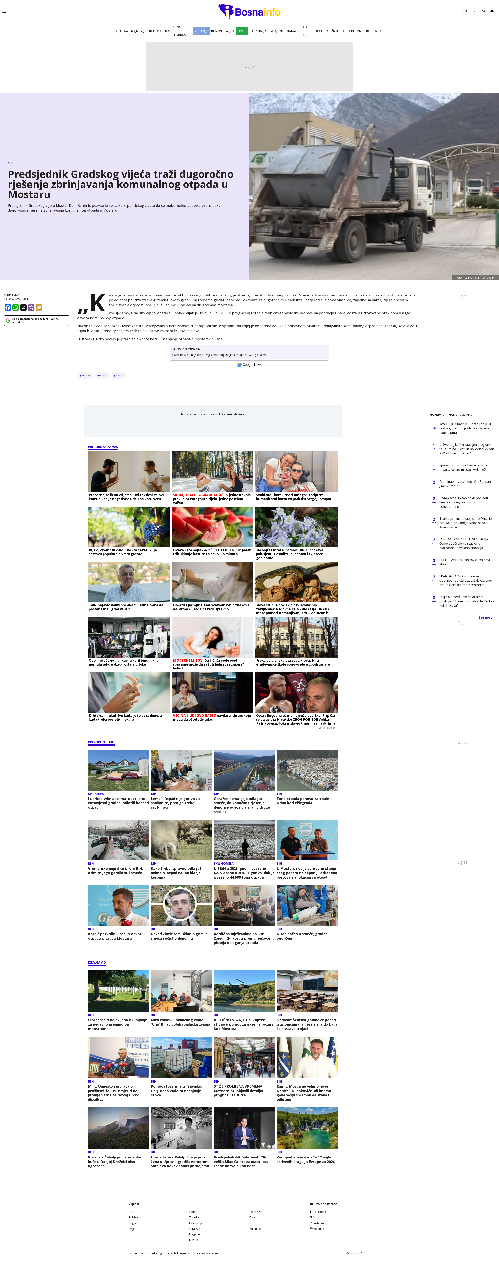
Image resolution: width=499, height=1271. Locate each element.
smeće (119, 375)
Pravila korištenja (179, 1253)
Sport (242, 31)
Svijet (229, 31)
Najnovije (138, 31)
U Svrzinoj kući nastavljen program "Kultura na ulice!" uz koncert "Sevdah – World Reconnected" (466, 448)
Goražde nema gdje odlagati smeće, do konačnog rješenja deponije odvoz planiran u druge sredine (242, 805)
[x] (475, 11)
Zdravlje (201, 31)
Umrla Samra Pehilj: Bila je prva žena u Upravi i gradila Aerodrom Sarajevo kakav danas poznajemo (180, 1161)
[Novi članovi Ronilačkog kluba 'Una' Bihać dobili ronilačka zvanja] (181, 991)
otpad (102, 375)
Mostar (86, 375)
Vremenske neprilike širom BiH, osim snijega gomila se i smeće (115, 870)
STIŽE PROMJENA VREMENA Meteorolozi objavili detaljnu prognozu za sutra (239, 1090)
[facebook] (466, 11)
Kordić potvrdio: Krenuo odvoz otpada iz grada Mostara (115, 936)
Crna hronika (179, 31)
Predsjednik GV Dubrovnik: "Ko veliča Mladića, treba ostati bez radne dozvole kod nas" (241, 1161)
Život (335, 31)
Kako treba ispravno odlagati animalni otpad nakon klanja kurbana (176, 873)
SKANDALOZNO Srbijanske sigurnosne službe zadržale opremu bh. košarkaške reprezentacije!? (465, 580)
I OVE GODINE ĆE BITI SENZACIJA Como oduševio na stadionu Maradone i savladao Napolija (463, 543)
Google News (252, 364)
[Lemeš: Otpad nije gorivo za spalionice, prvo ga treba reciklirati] (181, 770)
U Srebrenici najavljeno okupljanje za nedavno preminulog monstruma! (117, 1024)
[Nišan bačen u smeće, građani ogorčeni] (307, 905)
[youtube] (492, 11)
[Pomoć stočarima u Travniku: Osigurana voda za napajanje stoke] (181, 1057)
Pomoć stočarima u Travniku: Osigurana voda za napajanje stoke (176, 1090)
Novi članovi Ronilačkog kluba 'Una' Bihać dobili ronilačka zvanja (180, 1022)
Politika (163, 31)
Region (216, 31)
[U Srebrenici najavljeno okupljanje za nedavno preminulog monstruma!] (118, 991)
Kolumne (356, 31)
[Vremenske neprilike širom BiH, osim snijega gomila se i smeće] (118, 840)
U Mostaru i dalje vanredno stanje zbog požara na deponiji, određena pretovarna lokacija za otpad (307, 873)
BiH (151, 31)
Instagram (319, 1223)
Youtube (318, 1229)
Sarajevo (276, 31)
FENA (15, 294)
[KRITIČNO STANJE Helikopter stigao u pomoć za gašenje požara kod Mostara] (244, 991)
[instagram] (483, 11)
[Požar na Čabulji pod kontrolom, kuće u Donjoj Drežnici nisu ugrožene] (118, 1128)
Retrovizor (375, 31)
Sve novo (486, 617)
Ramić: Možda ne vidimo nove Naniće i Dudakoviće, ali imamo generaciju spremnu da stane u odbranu (304, 1093)
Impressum (136, 1253)
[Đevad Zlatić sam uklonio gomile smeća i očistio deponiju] (181, 905)
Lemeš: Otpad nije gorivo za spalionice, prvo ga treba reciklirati (175, 803)
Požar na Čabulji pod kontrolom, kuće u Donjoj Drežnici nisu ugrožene (116, 1161)
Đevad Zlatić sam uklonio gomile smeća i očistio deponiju (179, 936)
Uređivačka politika (208, 1253)
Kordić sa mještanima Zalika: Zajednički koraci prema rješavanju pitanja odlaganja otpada (244, 938)
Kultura (321, 31)
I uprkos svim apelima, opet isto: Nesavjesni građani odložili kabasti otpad (118, 803)
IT (344, 31)
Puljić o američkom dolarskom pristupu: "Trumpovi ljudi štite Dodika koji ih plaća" (466, 601)
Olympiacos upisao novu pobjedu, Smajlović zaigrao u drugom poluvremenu (464, 502)
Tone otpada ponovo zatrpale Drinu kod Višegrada (303, 800)
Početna (121, 31)
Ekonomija (258, 31)
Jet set (305, 31)
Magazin (293, 31)
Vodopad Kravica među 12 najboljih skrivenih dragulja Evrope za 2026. (307, 1159)
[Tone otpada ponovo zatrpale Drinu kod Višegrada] (307, 770)
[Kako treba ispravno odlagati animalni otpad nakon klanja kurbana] (181, 840)
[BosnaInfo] (249, 11)
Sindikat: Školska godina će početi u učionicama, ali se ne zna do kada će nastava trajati (307, 1024)
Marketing (155, 1253)
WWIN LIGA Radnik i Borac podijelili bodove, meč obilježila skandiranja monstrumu (465, 428)
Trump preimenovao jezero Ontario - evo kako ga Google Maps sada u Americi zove (466, 522)
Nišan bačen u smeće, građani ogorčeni (303, 936)
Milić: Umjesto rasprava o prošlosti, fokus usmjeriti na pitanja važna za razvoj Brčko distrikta (113, 1093)
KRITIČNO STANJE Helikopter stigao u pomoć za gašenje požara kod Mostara (244, 1024)
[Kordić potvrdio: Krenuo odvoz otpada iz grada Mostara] (118, 905)
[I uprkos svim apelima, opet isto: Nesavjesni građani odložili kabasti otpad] (118, 770)
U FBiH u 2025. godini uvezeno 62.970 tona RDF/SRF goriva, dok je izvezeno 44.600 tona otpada (244, 873)
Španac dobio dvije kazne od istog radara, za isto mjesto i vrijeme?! (464, 467)
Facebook (319, 1212)
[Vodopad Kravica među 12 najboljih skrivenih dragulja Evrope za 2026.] (307, 1128)
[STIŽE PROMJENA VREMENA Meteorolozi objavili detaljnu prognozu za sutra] (244, 1057)
